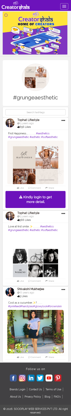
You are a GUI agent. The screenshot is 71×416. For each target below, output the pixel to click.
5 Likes (24, 296)
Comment (35, 188)
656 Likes (25, 126)
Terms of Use (53, 389)
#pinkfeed (14, 306)
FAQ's (57, 396)
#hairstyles (26, 306)
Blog (47, 396)
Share (51, 188)
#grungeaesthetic (18, 137)
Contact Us (35, 389)
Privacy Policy (33, 396)
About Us (15, 396)
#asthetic (35, 137)
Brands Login (17, 389)
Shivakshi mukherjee (30, 289)
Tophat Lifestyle (28, 120)
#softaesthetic (49, 137)
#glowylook (40, 306)
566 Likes (25, 219)
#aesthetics (43, 133)
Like (21, 188)
